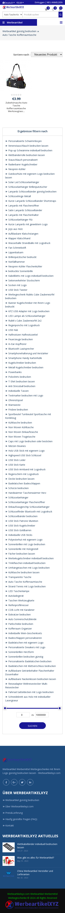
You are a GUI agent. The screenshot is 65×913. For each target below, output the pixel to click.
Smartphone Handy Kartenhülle (25, 358)
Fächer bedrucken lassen (21, 553)
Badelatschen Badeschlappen (24, 483)
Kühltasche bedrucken (20, 422)
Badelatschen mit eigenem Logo (26, 642)
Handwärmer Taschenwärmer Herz (27, 492)
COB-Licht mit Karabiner (21, 609)
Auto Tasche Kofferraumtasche (19, 34)
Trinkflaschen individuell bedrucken (27, 563)
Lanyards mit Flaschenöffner (23, 205)
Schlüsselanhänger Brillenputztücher (27, 186)
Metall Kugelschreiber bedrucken (25, 367)
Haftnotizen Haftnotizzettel (23, 334)
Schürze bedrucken (18, 488)
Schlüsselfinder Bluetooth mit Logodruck (30, 511)
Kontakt (9, 825)
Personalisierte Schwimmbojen (25, 141)
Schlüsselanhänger (18, 497)
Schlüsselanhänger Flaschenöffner (26, 502)
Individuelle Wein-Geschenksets (25, 633)
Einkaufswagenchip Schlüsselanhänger (29, 506)
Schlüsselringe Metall (19, 196)
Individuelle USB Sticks (20, 534)
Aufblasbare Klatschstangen (23, 233)
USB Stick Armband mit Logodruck (27, 469)
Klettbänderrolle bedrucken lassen (26, 155)
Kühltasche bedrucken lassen (24, 572)
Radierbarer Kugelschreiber (22, 164)
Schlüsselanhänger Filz (20, 219)
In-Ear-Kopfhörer (17, 344)
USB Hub (13, 330)
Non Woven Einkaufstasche (23, 432)
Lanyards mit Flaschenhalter (23, 215)
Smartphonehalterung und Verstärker (28, 353)
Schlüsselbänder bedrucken (23, 516)
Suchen (32, 725)
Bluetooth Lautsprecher (21, 348)
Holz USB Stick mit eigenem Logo (26, 450)
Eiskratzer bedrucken (19, 614)
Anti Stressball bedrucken (21, 386)
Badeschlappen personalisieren (25, 637)
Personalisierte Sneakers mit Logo (26, 647)
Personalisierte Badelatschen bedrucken (30, 661)
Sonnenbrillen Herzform (21, 652)
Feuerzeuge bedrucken (20, 339)
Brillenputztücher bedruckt (22, 257)
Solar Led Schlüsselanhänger (23, 182)
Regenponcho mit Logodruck (24, 325)
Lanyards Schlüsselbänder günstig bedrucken (32, 191)
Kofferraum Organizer (20, 628)
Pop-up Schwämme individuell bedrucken (30, 150)
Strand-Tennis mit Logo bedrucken (27, 586)
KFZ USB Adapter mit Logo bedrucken (29, 311)
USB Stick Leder (17, 460)
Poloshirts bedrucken (19, 376)
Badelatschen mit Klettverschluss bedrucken (32, 666)
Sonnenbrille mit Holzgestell (23, 549)
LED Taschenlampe (18, 591)
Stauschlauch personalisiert (23, 159)
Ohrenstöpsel (15, 400)
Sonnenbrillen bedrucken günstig (25, 656)
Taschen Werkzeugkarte (21, 600)
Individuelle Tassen (18, 390)
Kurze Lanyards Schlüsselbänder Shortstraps (32, 200)
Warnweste (14, 404)
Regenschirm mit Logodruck (23, 474)
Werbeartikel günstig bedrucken (19, 31)
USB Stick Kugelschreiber (21, 525)
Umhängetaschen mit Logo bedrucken (29, 567)
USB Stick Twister (17, 289)
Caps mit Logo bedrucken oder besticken (30, 441)
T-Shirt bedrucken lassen (21, 381)
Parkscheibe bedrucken (20, 623)
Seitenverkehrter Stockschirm (24, 280)
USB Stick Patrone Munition (23, 520)
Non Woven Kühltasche (21, 427)
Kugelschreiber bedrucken (22, 362)
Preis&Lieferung (14, 812)
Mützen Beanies (17, 446)
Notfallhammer (16, 261)
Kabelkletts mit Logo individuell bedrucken (31, 275)
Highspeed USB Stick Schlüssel (24, 455)
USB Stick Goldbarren (19, 530)
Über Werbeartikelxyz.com (19, 806)
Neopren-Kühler (17, 169)
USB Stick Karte (16, 464)
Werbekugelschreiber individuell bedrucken (31, 558)
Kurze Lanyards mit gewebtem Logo (28, 224)
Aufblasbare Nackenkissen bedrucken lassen (32, 679)
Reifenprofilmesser (18, 605)
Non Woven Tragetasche (21, 436)
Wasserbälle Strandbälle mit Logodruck (29, 243)
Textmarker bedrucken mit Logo (25, 395)
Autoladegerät (16, 595)
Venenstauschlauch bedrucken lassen (28, 145)
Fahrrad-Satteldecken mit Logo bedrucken (31, 692)
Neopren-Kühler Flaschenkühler (25, 266)
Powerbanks (15, 372)
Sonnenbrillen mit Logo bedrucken (26, 544)
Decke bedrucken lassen (21, 478)
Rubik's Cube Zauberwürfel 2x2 (25, 320)
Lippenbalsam (15, 252)
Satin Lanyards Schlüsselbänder (25, 210)
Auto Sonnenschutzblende (22, 619)
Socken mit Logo (17, 285)
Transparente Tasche (19, 577)
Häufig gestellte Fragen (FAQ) (21, 819)
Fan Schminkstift (17, 247)
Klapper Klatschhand (19, 238)
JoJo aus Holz (15, 229)
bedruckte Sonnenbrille (20, 271)
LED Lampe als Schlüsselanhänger (26, 315)
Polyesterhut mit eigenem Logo (25, 539)
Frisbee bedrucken (18, 409)
